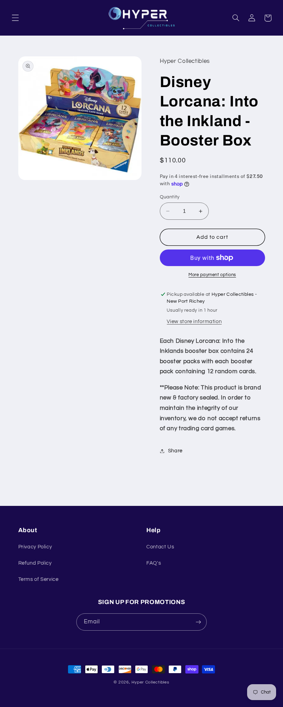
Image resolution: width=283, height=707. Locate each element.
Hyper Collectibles (150, 682)
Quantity (170, 197)
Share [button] (175, 450)
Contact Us (160, 546)
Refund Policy (35, 563)
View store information (194, 321)
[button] (15, 18)
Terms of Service (38, 579)
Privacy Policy (35, 546)
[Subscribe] (198, 621)
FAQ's (153, 563)
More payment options (212, 275)
